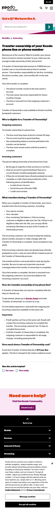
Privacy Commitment (36, 490)
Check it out (26, 408)
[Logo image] (10, 8)
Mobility (6, 38)
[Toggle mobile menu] (51, 8)
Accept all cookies (27, 504)
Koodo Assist (32, 298)
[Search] (41, 8)
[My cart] (46, 8)
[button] (48, 2)
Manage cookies (27, 497)
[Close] (52, 463)
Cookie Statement (12, 490)
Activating (18, 38)
